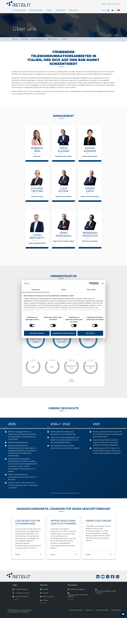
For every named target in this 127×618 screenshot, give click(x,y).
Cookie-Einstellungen (102, 610)
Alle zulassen (90, 333)
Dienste (49, 10)
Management (24, 39)
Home (110, 34)
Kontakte (45, 589)
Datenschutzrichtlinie (75, 610)
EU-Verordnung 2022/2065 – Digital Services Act (105, 592)
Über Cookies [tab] (91, 289)
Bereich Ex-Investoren (22, 596)
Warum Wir (73, 10)
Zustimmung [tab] (36, 289)
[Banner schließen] (102, 283)
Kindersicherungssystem (77, 589)
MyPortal (104, 10)
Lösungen (64, 39)
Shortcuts (43, 585)
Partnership (61, 10)
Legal (15, 585)
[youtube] (102, 576)
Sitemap (45, 600)
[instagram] (117, 576)
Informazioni (72, 585)
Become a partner (114, 4)
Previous (2, 455)
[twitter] (107, 576)
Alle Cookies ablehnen (37, 333)
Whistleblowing (116, 610)
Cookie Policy (89, 610)
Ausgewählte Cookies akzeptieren (64, 333)
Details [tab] (63, 289)
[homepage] (18, 4)
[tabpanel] (21, 454)
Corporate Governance (22, 593)
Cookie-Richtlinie (35, 312)
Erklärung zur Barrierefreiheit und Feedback (79, 595)
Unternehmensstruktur (38, 39)
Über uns (15, 39)
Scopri (17, 554)
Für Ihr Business (19, 10)
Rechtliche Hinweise (21, 589)
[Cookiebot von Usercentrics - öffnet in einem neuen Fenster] (90, 283)
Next (125, 455)
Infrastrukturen (36, 10)
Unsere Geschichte (53, 39)
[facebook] (112, 576)
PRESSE (103, 4)
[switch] (53, 325)
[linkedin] (97, 576)
